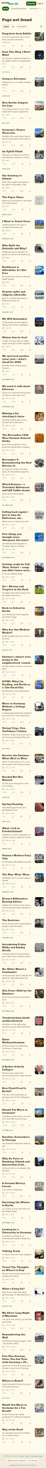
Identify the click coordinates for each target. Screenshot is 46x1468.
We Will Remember (14, 318)
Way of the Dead (12, 1429)
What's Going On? (13, 1288)
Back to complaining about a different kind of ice (14, 299)
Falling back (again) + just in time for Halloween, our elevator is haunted (15, 515)
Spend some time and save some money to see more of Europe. (16, 1366)
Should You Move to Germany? (15, 1111)
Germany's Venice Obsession (13, 131)
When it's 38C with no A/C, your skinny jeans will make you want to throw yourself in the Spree (16, 763)
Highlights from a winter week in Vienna (16, 879)
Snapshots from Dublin (16, 33)
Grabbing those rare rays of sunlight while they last (14, 225)
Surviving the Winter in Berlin (16, 1204)
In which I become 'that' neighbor (17, 1254)
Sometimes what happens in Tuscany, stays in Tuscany (14, 544)
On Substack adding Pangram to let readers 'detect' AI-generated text (16, 59)
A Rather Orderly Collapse (13, 1068)
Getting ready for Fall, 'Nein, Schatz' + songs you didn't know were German (16, 567)
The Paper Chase (13, 197)
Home (5, 8)
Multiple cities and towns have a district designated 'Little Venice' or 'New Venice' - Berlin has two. (16, 137)
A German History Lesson (13, 1185)
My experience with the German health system (16, 277)
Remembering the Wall (13, 1336)
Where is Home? (12, 1380)
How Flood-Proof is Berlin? (14, 1090)
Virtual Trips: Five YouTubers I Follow (14, 730)
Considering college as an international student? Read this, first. (16, 1237)
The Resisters (11, 920)
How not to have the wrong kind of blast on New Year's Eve (16, 393)
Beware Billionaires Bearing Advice (15, 900)
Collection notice (37, 1456)
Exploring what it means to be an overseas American (16, 1385)
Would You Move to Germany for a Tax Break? (14, 1408)
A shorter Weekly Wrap (12, 573)
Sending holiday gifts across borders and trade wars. (14, 421)
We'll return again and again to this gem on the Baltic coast (15, 183)
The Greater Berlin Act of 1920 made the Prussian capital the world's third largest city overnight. (15, 110)
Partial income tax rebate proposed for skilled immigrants (16, 1415)
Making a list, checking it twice (13, 415)
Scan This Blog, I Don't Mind (16, 53)
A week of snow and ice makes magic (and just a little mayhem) (16, 342)
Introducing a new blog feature (15, 691)
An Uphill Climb (12, 151)
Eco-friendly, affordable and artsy (16, 862)
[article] (23, 39)
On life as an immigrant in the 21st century (15, 784)
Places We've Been (18, 8)
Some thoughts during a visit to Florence (16, 637)
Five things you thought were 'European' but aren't (15, 537)
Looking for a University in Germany (16, 1231)
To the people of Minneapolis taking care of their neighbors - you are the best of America (15, 323)
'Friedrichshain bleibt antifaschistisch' (16, 1019)
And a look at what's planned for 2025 (16, 998)
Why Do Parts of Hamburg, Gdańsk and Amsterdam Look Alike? (16, 1161)
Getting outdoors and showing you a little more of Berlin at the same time (16, 955)
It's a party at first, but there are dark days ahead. (16, 1209)
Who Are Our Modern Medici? (16, 631)
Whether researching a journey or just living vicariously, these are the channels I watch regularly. (17, 735)
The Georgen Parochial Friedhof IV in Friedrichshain (16, 1434)
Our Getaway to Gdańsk (12, 177)
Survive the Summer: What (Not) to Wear (15, 757)
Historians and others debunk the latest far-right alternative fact (16, 976)
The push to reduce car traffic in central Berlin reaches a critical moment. (16, 156)
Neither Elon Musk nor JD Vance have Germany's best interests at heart (16, 906)
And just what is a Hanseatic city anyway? (16, 1169)
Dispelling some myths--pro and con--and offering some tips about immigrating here (16, 1117)
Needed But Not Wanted (12, 779)
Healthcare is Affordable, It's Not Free (14, 270)
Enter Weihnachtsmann (13, 1041)
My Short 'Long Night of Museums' (16, 1314)
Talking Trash (11, 1251)
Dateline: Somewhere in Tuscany (16, 1139)
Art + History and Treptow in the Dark (15, 588)
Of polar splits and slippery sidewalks (14, 293)
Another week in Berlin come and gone (16, 667)
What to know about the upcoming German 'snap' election (17, 1074)
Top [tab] (12, 26)
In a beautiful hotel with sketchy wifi (16, 1144)
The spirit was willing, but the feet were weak (17, 1320)
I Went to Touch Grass (16, 221)
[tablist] (15, 26)
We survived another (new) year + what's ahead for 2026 (15, 359)
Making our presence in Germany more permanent (17, 201)
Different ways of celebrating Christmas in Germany (14, 1047)
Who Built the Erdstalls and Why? (14, 247)
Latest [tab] (6, 26)
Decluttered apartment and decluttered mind (14, 808)
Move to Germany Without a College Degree (13, 706)
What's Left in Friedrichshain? (12, 830)
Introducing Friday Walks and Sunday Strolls (14, 947)
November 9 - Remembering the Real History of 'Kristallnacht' (17, 462)
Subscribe (31, 3)
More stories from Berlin (13, 493)
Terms (27, 1456)
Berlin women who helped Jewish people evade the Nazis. (16, 924)
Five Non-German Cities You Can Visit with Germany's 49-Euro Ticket (14, 1359)
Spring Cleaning (12, 804)
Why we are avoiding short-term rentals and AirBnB (16, 1274)
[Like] (3, 1423)
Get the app (33, 1461)
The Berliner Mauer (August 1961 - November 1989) (17, 1342)
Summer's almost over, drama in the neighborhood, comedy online (16, 659)
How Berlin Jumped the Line (15, 104)
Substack (12, 1465)
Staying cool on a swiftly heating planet (16, 83)
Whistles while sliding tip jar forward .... (14, 366)
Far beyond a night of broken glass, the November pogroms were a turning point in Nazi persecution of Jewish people (15, 470)
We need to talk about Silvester (16, 388)
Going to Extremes (14, 78)
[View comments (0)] (13, 374)
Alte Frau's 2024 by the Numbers (17, 992)
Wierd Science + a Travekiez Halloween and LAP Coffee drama (16, 487)
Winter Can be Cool (14, 337)
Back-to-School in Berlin (13, 610)
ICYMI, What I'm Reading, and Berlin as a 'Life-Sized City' (16, 684)
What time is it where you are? (15, 521)
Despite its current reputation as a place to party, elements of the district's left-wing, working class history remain (16, 835)
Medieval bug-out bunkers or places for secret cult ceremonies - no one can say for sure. (16, 253)
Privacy (21, 1456)
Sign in (40, 3)
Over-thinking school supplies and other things (15, 615)
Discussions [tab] (21, 26)
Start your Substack (18, 1461)
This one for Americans (12, 1189)
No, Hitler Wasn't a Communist (14, 971)
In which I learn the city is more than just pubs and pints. (16, 38)
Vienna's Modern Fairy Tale (16, 857)
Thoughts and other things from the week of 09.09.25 (16, 594)
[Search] (41, 26)
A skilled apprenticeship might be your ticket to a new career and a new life (16, 714)
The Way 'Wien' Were (16, 874)
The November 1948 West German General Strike (16, 438)
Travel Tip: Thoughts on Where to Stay (15, 1269)
